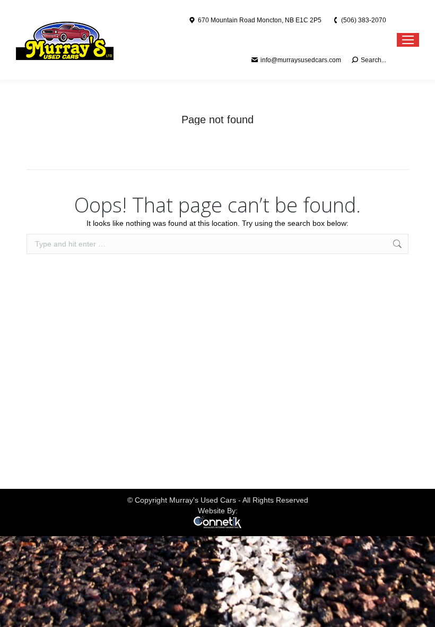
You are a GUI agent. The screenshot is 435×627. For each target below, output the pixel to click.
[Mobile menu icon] (408, 40)
